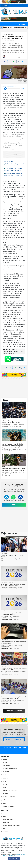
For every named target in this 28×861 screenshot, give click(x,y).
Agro (4, 781)
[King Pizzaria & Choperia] (14, 19)
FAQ (3, 828)
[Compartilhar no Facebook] (4, 61)
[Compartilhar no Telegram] (18, 61)
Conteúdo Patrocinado (9, 790)
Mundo (4, 762)
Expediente (5, 822)
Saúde (4, 787)
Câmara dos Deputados (9, 797)
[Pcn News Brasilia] (14, 12)
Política (5, 759)
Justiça (4, 784)
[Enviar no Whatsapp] (13, 61)
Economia (5, 778)
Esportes (5, 793)
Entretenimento (7, 765)
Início (4, 813)
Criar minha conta (13, 739)
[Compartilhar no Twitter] (9, 61)
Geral (4, 803)
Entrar (5, 5)
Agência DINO (6, 800)
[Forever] (14, 1)
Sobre (4, 816)
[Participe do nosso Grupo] (14, 359)
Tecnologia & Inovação (9, 768)
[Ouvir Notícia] (5, 88)
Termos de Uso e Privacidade (11, 825)
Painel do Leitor (7, 819)
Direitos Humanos (8, 806)
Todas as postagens (14, 711)
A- (20, 81)
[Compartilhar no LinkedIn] (22, 61)
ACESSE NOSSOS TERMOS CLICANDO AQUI (13, 854)
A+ (25, 81)
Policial (5, 775)
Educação (5, 771)
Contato (5, 832)
